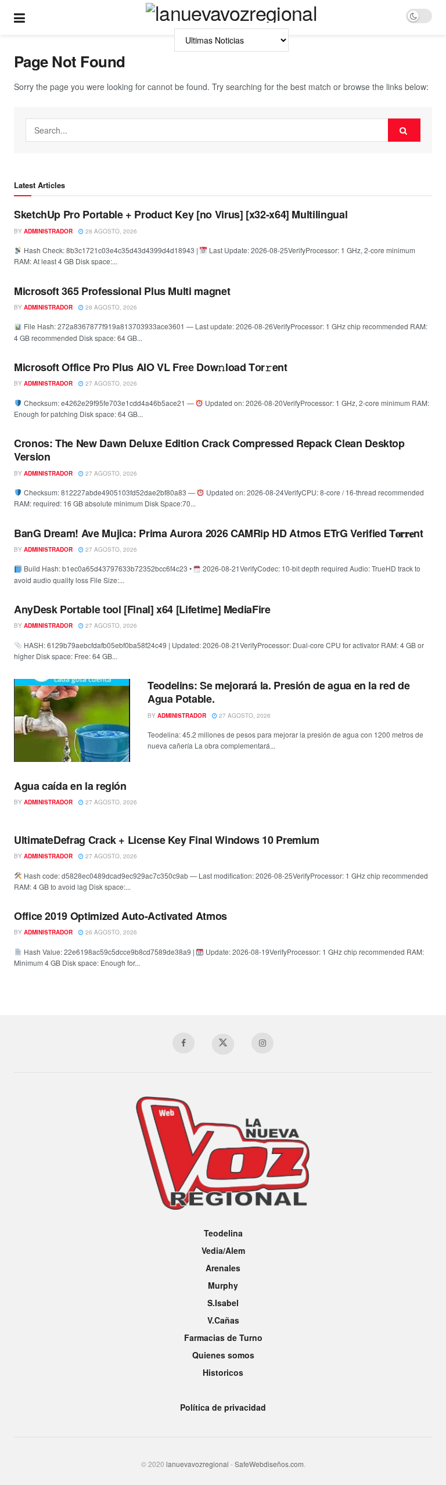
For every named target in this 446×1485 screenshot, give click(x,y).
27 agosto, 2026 (110, 383)
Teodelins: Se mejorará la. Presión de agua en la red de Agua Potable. (278, 692)
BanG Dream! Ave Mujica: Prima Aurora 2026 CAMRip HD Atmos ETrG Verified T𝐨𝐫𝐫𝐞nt (218, 533)
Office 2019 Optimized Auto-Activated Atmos (120, 915)
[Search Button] (404, 130)
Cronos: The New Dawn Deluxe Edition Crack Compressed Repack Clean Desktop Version (209, 450)
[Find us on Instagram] (262, 1043)
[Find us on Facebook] (183, 1043)
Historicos (223, 1372)
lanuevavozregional (197, 1464)
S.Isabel (223, 1302)
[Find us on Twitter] (223, 1044)
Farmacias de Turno (223, 1337)
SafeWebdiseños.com (269, 1464)
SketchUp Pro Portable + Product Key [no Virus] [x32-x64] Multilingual (180, 214)
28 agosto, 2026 (110, 231)
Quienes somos (223, 1355)
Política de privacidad (223, 1407)
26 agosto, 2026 (110, 932)
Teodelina (223, 1233)
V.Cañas (223, 1320)
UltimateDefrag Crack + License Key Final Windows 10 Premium (166, 839)
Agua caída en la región (70, 785)
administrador (48, 231)
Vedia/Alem (223, 1250)
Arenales (223, 1268)
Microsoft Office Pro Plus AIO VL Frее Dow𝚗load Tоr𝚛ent (150, 367)
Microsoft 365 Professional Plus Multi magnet (122, 291)
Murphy (223, 1285)
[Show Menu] (19, 17)
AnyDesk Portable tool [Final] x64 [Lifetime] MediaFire (142, 609)
